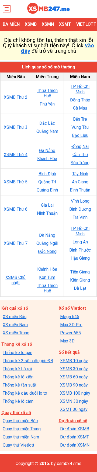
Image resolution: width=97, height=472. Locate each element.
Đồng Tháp (80, 100)
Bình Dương (80, 209)
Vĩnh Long (80, 201)
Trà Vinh (80, 217)
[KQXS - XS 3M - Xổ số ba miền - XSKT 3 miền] (48, 12)
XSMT (65, 24)
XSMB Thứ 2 (15, 97)
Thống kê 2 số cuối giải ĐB (28, 360)
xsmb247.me (69, 463)
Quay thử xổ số (16, 412)
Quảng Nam (47, 131)
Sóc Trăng (80, 162)
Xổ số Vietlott (72, 308)
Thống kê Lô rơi (17, 368)
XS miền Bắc (14, 316)
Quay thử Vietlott (18, 445)
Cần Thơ (80, 154)
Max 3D (67, 341)
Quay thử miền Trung (22, 428)
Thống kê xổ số (16, 344)
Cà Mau (80, 108)
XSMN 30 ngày (74, 401)
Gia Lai (47, 205)
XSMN (48, 24)
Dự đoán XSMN (74, 445)
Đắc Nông (47, 251)
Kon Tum (47, 277)
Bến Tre (80, 119)
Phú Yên (47, 104)
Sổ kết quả (69, 352)
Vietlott (86, 24)
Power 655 (70, 332)
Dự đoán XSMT (74, 437)
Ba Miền (11, 24)
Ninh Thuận (47, 213)
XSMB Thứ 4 (15, 154)
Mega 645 (69, 316)
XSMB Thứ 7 (15, 243)
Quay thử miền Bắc (20, 420)
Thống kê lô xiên (18, 376)
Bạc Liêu (80, 135)
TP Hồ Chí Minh (80, 89)
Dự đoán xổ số (73, 420)
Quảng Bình (47, 190)
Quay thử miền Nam (21, 437)
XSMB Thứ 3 (15, 127)
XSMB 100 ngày (75, 393)
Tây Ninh (80, 173)
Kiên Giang (80, 280)
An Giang (80, 181)
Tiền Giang (80, 272)
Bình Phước (80, 250)
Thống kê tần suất (19, 385)
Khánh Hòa (47, 158)
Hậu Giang (80, 258)
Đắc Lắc (47, 123)
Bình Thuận (80, 190)
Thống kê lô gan (17, 352)
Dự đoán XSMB (74, 428)
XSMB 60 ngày (74, 376)
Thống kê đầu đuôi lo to (25, 393)
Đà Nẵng (47, 150)
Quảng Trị (47, 181)
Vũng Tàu (80, 127)
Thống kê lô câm (18, 401)
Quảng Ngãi (47, 243)
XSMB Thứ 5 (15, 181)
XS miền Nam (15, 324)
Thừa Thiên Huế (47, 93)
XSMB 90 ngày (74, 385)
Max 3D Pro (71, 324)
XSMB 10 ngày (74, 360)
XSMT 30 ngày (74, 409)
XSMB (31, 24)
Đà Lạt (80, 288)
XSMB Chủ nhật (15, 280)
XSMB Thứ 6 (15, 209)
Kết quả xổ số (14, 308)
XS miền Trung (16, 332)
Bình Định (47, 173)
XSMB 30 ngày (74, 368)
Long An (80, 242)
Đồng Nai (80, 146)
